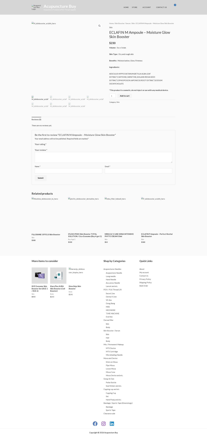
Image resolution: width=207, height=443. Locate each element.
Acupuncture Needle (114, 273)
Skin (133, 23)
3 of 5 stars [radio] (53, 144)
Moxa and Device (110, 358)
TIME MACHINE (112, 313)
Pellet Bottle (111, 382)
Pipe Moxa (110, 365)
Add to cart (124, 96)
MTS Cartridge (112, 351)
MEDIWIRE (110, 310)
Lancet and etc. (112, 286)
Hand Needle (111, 279)
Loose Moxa (111, 369)
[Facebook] (95, 423)
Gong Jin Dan (109, 379)
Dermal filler (108, 320)
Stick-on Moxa (112, 362)
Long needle (111, 276)
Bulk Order (143, 286)
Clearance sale (109, 413)
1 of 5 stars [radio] (48, 144)
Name (37, 166)
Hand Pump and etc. (113, 400)
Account (147, 7)
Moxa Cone (110, 372)
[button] (99, 26)
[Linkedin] (111, 423)
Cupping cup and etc (111, 389)
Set (107, 396)
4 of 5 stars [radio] (56, 144)
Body (108, 327)
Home (126, 7)
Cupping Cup (111, 393)
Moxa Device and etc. (114, 375)
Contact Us (161, 7)
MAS (108, 307)
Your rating (40, 144)
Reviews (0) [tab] (36, 119)
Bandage (109, 407)
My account (144, 272)
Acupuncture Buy (60, 6)
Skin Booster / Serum (122, 23)
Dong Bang (110, 303)
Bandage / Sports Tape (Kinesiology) (118, 403)
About (141, 269)
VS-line (109, 300)
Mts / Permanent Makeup (114, 344)
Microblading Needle (114, 355)
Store (134, 7)
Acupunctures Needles (112, 269)
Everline (109, 317)
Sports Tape (110, 410)
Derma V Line (111, 297)
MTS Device (111, 348)
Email (107, 166)
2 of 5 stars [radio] (51, 144)
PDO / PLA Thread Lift (113, 289)
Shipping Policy (145, 282)
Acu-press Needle (113, 283)
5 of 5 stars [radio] (59, 144)
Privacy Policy (145, 279)
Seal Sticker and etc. (114, 386)
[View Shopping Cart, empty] (173, 7)
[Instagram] (103, 423)
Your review (41, 150)
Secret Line (110, 293)
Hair (107, 338)
